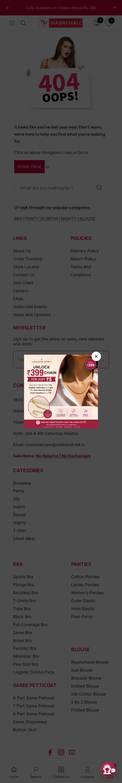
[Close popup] (96, 356)
